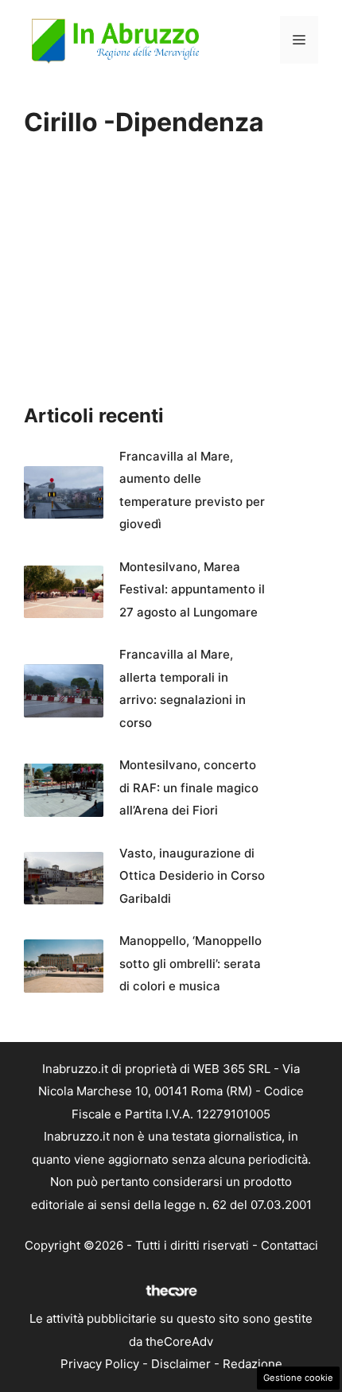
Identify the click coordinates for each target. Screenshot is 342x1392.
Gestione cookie (298, 1377)
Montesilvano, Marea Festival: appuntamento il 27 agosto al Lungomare (192, 589)
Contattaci (289, 1245)
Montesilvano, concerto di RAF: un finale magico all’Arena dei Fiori (188, 787)
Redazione (252, 1363)
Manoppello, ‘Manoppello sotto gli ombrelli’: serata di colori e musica (190, 963)
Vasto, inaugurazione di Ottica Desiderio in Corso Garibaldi (192, 876)
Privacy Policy (99, 1363)
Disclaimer (181, 1363)
